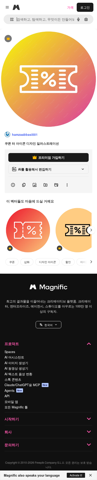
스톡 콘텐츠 (13, 379)
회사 (8, 431)
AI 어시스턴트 (14, 357)
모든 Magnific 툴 (16, 407)
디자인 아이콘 (47, 262)
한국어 (48, 325)
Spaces (10, 351)
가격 (70, 7)
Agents (13, 390)
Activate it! (76, 475)
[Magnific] (48, 288)
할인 (68, 262)
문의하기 (12, 444)
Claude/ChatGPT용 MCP (26, 385)
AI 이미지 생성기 (16, 363)
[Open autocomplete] (10, 19)
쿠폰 (12, 262)
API (7, 396)
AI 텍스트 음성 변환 (18, 374)
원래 (26, 39)
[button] (48, 324)
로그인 (85, 7)
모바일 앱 (11, 401)
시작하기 (12, 419)
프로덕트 (12, 343)
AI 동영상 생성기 (16, 368)
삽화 (27, 262)
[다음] (91, 230)
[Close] (90, 475)
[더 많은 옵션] (67, 184)
